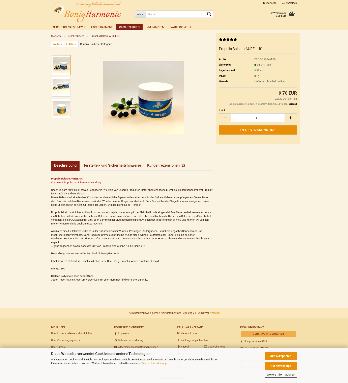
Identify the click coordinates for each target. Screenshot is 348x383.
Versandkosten (189, 333)
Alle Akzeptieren (280, 356)
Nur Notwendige (280, 365)
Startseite (270, 3)
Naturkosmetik (180, 27)
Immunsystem (155, 27)
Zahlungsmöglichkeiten (194, 340)
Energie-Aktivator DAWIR (68, 27)
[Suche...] (209, 14)
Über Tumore (58, 347)
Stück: (222, 110)
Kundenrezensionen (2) (166, 165)
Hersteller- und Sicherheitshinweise (112, 165)
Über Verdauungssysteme (66, 340)
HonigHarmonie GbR (255, 341)
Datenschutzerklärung (154, 363)
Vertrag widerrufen (268, 333)
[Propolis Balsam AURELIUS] (143, 97)
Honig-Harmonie (102, 27)
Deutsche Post (216, 346)
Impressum (124, 333)
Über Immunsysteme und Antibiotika (71, 333)
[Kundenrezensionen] (228, 41)
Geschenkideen (129, 27)
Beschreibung (65, 165)
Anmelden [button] (291, 3)
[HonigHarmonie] (90, 12)
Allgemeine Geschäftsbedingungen (137, 347)
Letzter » (71, 44)
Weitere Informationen (281, 374)
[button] (225, 117)
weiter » (57, 44)
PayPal (184, 346)
